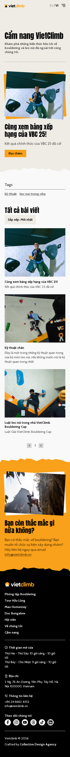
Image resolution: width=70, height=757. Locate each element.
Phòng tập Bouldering (20, 594)
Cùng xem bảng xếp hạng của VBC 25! (31, 282)
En (52, 5)
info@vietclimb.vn (18, 554)
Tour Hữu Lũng (15, 600)
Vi (56, 5)
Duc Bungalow (15, 613)
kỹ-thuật (11, 194)
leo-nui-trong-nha (33, 194)
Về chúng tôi (13, 626)
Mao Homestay (15, 607)
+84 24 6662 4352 (17, 702)
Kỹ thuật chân (14, 348)
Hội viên (10, 620)
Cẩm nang (12, 632)
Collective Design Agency (38, 744)
